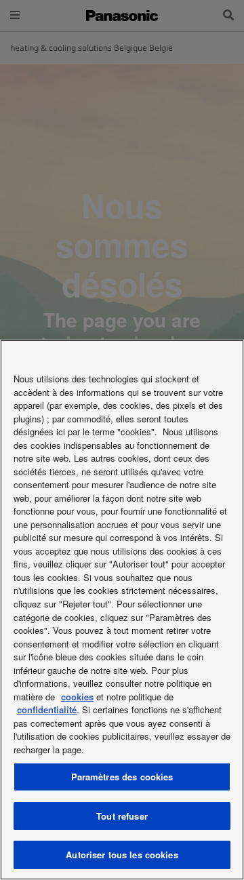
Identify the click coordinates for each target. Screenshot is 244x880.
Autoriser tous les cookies (122, 854)
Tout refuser (122, 815)
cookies (77, 696)
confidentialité (47, 709)
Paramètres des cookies (122, 776)
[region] (122, 610)
